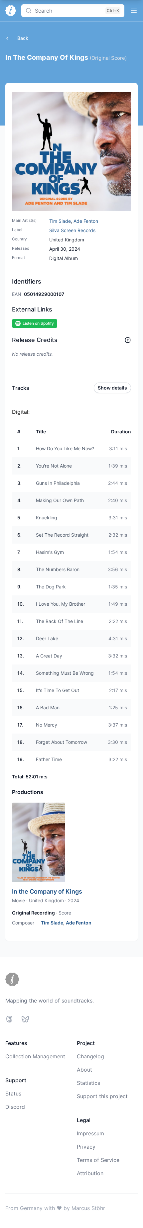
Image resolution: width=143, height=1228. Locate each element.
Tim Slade (60, 221)
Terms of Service (98, 1160)
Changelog (90, 1056)
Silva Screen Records (72, 230)
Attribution (90, 1173)
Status (13, 1093)
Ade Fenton (85, 221)
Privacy (86, 1146)
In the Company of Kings (47, 891)
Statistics (88, 1083)
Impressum (90, 1133)
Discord (15, 1106)
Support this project (102, 1096)
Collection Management (35, 1056)
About (84, 1069)
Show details (112, 388)
